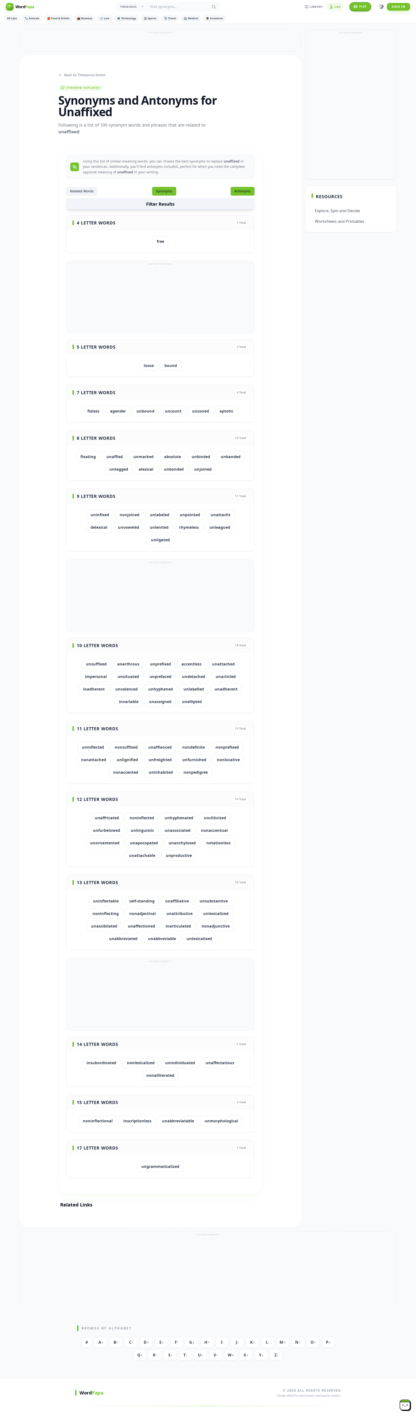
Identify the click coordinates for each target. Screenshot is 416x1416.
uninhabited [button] (161, 772)
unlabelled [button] (193, 689)
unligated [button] (160, 539)
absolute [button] (172, 456)
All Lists (12, 18)
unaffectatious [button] (220, 1062)
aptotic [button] (226, 411)
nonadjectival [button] (142, 913)
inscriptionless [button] (137, 1121)
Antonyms (242, 191)
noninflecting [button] (105, 913)
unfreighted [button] (160, 759)
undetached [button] (193, 676)
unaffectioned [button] (141, 926)
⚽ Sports (150, 18)
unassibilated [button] (104, 926)
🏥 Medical (191, 18)
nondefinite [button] (193, 747)
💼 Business (84, 18)
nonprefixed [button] (227, 747)
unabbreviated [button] (123, 938)
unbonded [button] (174, 469)
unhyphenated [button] (179, 817)
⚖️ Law (104, 18)
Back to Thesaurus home (84, 75)
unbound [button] (145, 411)
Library (316, 6)
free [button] (160, 241)
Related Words (82, 191)
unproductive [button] (179, 855)
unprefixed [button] (160, 664)
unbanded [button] (230, 456)
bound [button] (170, 365)
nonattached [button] (93, 759)
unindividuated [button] (180, 1062)
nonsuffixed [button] (126, 747)
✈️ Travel (170, 18)
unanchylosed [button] (182, 843)
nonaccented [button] (125, 772)
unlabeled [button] (159, 514)
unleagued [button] (219, 527)
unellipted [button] (192, 701)
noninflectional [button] (98, 1121)
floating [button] (88, 456)
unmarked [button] (143, 456)
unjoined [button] (203, 469)
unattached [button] (223, 664)
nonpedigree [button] (195, 772)
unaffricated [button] (107, 817)
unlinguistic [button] (142, 830)
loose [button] (149, 365)
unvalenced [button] (126, 689)
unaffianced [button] (160, 747)
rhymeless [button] (189, 527)
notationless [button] (218, 843)
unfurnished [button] (194, 759)
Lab (337, 6)
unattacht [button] (220, 514)
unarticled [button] (226, 676)
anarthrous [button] (128, 664)
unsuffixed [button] (96, 664)
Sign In (398, 7)
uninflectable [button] (106, 901)
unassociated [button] (177, 830)
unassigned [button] (160, 701)
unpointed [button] (190, 514)
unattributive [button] (179, 913)
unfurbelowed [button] (106, 830)
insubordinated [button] (101, 1062)
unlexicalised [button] (199, 938)
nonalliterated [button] (160, 1075)
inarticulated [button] (178, 926)
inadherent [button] (94, 689)
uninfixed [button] (100, 514)
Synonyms (164, 191)
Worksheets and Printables (339, 221)
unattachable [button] (142, 855)
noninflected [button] (142, 817)
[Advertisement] (160, 40)
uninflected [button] (93, 747)
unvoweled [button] (128, 527)
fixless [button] (93, 411)
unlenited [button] (159, 527)
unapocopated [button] (144, 843)
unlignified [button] (127, 759)
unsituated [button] (128, 676)
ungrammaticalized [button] (160, 1166)
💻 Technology (126, 18)
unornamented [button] (104, 843)
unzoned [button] (200, 411)
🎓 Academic (214, 18)
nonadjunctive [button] (216, 926)
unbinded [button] (201, 456)
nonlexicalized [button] (141, 1062)
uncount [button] (173, 411)
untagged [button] (118, 469)
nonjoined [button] (129, 514)
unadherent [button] (226, 689)
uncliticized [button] (215, 817)
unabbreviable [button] (162, 938)
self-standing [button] (142, 901)
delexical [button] (99, 527)
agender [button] (118, 411)
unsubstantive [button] (214, 901)
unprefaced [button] (160, 676)
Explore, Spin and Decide (337, 210)
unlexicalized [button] (215, 913)
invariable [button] (128, 701)
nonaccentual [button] (214, 830)
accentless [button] (192, 664)
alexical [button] (146, 469)
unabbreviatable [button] (178, 1121)
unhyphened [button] (160, 689)
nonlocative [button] (228, 759)
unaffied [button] (114, 456)
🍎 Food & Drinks (58, 18)
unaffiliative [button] (177, 901)
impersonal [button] (96, 676)
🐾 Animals (32, 18)
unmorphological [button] (221, 1121)
